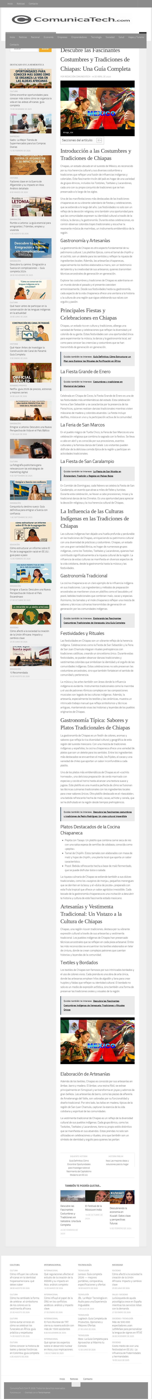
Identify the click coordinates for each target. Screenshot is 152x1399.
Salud (121, 37)
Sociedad (110, 37)
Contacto (33, 3)
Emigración (15, 219)
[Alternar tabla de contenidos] (97, 140)
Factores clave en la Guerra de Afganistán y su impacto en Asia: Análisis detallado (27, 185)
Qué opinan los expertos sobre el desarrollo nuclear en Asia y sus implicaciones (58, 1346)
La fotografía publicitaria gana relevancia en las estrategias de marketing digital (26, 468)
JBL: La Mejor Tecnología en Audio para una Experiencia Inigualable (92, 1302)
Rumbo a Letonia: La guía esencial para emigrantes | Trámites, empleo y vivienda (30, 226)
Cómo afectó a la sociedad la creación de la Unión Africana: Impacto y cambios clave (29, 634)
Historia (14, 178)
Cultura (14, 91)
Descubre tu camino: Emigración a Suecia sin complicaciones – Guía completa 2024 (28, 268)
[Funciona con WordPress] (22, 1393)
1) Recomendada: (19, 672)
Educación (15, 544)
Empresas (62, 37)
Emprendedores (79, 37)
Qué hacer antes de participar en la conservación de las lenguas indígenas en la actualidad (30, 309)
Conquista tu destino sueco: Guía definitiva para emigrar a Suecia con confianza (29, 510)
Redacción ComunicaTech (77, 76)
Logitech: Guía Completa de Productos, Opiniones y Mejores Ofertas (92, 1322)
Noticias (21, 3)
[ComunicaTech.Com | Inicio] (71, 20)
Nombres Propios (18, 385)
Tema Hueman (44, 1393)
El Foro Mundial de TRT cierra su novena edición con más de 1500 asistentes (59, 1326)
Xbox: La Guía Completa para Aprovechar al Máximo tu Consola (93, 1343)
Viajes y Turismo (136, 37)
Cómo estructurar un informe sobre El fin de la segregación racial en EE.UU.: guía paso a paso (30, 552)
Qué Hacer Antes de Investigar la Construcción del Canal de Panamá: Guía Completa (28, 351)
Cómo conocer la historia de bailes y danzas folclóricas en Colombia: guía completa (24, 1349)
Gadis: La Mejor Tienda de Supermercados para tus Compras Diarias (28, 143)
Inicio (10, 3)
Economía (48, 37)
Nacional (35, 37)
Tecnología (96, 37)
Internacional (51, 1271)
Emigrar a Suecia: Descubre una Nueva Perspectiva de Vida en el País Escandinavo (30, 593)
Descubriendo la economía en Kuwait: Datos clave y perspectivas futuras (120, 1216)
